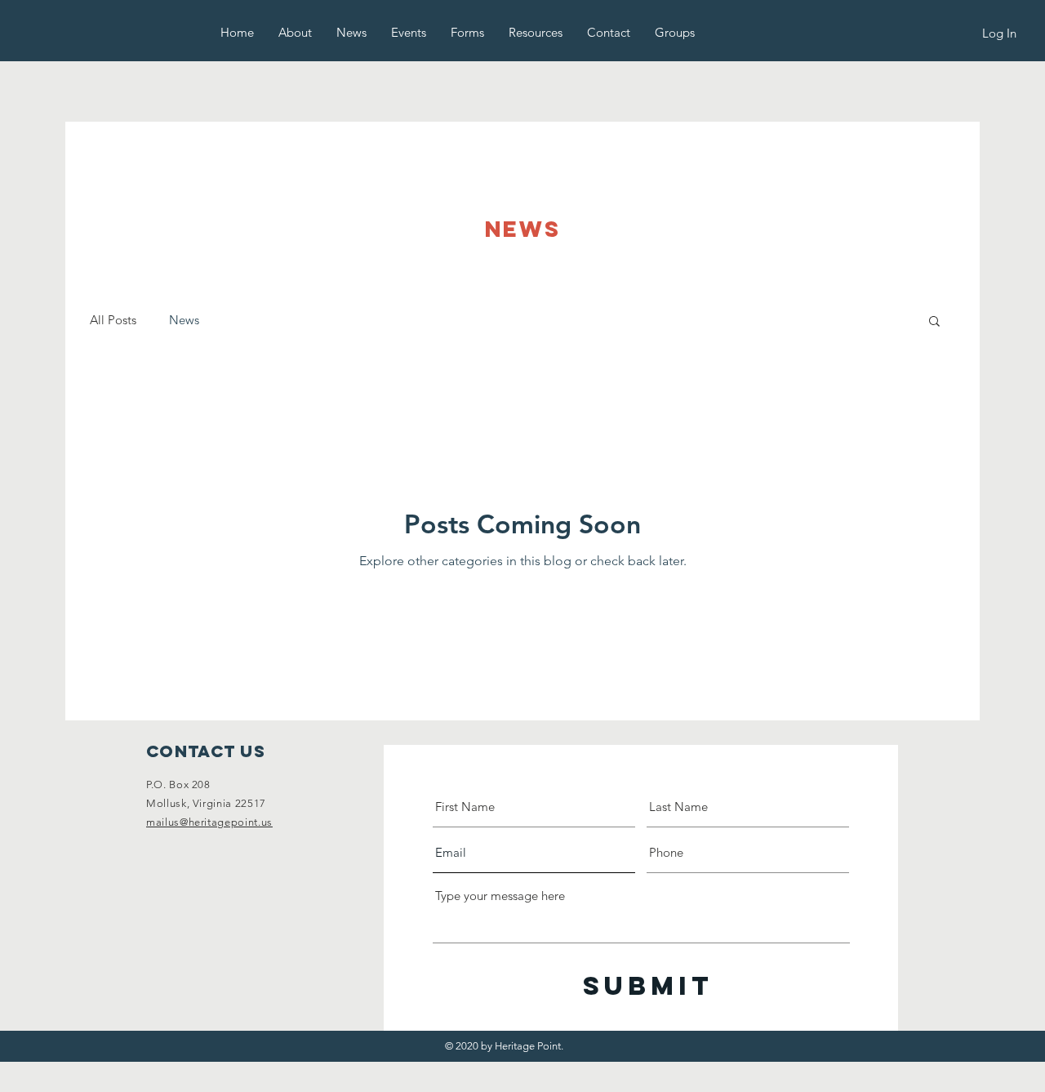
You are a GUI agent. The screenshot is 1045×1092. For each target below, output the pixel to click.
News (184, 320)
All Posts (113, 320)
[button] (295, 32)
